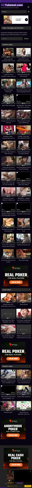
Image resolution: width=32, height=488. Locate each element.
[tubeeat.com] (13, 5)
